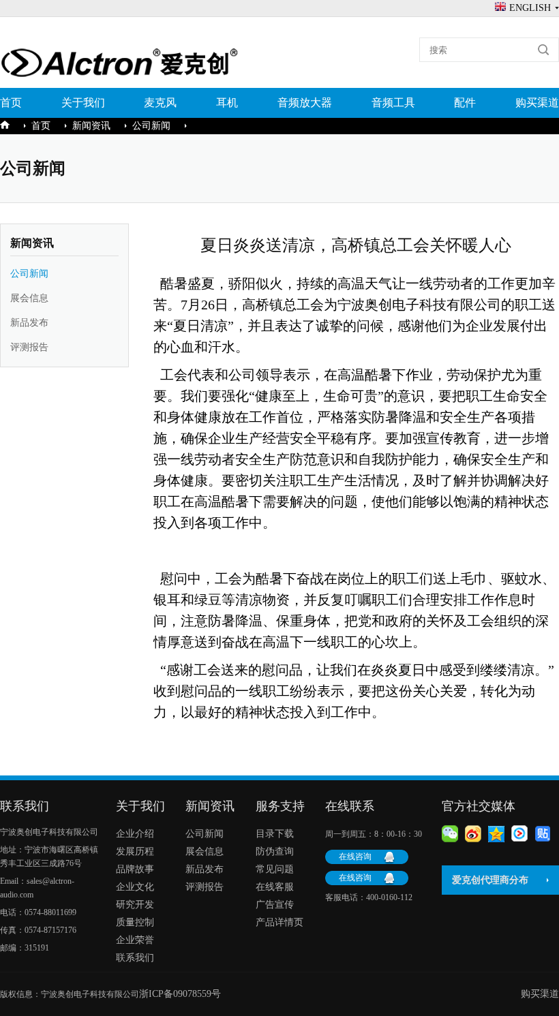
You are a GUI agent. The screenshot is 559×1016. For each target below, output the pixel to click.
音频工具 (393, 102)
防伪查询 (275, 851)
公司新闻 (151, 126)
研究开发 (135, 904)
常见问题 (275, 869)
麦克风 (160, 102)
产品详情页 (279, 922)
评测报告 (29, 347)
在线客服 (275, 887)
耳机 (227, 102)
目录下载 (275, 834)
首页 (11, 102)
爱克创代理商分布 (490, 880)
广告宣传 (275, 904)
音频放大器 (304, 102)
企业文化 (135, 887)
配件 (465, 102)
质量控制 (135, 922)
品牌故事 (135, 869)
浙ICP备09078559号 (180, 994)
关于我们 (83, 102)
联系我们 (135, 958)
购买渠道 (537, 102)
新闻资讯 (91, 126)
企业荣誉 (135, 940)
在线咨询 (355, 856)
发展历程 (135, 851)
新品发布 (29, 323)
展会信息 (29, 298)
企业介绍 (135, 834)
